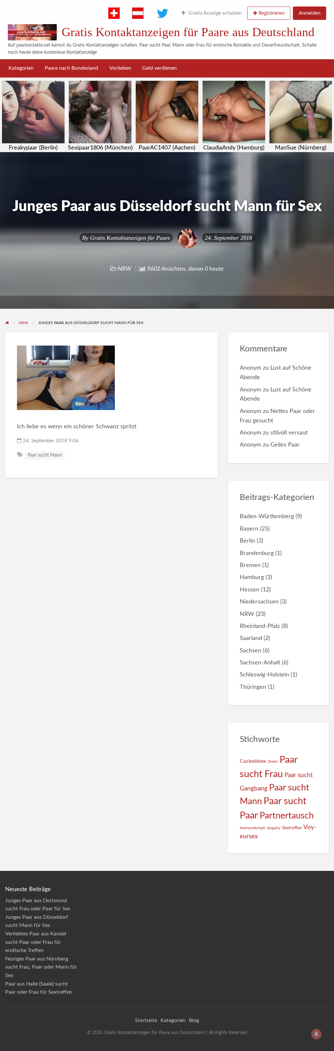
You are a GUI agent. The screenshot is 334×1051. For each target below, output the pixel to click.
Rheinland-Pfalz (260, 626)
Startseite (146, 1020)
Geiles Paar (285, 445)
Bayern (249, 529)
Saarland (251, 638)
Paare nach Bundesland (71, 68)
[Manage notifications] (316, 1034)
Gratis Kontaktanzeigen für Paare (130, 237)
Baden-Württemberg (267, 516)
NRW (124, 269)
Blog (194, 1020)
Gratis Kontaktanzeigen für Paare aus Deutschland (188, 32)
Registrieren (271, 13)
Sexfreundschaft (252, 828)
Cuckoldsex (253, 761)
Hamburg (252, 577)
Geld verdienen (159, 68)
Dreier (273, 761)
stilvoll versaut (289, 433)
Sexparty (274, 828)
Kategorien (21, 68)
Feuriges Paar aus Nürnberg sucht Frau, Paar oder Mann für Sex (41, 967)
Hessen (249, 590)
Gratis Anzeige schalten (215, 13)
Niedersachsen (259, 602)
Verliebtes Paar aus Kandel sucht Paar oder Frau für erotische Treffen (35, 942)
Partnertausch (287, 815)
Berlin (247, 541)
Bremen (250, 565)
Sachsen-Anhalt (260, 663)
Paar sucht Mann (45, 455)
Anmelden (309, 13)
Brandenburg (257, 553)
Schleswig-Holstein (264, 675)
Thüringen (253, 687)
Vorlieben (120, 68)
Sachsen (250, 650)
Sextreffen (292, 828)
